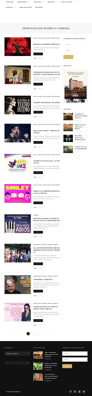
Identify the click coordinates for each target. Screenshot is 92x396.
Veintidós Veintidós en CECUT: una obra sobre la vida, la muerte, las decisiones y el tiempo (58, 73)
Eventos (9, 7)
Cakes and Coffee (25, 7)
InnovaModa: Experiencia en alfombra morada (80, 137)
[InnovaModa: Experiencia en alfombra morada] (68, 138)
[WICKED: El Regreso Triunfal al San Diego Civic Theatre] (17, 46)
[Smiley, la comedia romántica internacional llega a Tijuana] (17, 193)
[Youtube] (79, 391)
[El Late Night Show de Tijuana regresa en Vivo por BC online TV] (17, 253)
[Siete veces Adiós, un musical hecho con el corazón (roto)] (17, 223)
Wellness (38, 7)
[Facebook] (70, 391)
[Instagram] (75, 391)
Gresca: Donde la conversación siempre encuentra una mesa (51, 376)
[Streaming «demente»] (17, 284)
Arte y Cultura (38, 38)
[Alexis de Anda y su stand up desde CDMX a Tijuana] (17, 312)
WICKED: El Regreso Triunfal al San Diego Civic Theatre (58, 44)
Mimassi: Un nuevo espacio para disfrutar (80, 126)
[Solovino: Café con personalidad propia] (68, 149)
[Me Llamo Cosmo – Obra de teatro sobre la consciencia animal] (17, 133)
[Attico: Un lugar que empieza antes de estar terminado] (38, 355)
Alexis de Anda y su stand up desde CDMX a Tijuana (46, 308)
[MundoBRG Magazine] (13, 391)
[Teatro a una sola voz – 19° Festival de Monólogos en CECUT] (17, 163)
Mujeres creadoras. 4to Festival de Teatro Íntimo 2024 (57, 102)
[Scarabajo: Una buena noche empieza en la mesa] (68, 116)
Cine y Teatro (47, 38)
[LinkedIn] (84, 391)
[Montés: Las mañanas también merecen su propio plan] (38, 366)
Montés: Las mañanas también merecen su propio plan (51, 365)
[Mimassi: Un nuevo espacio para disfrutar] (68, 127)
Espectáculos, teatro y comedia (43, 244)
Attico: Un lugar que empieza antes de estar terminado (51, 354)
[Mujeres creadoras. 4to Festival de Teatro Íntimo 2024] (17, 105)
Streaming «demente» (43, 279)
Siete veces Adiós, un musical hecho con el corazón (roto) (47, 219)
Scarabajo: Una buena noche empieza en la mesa (81, 116)
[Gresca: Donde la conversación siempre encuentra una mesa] (38, 377)
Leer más (38, 53)
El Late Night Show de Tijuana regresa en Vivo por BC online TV (47, 250)
